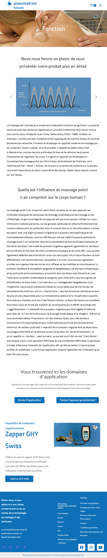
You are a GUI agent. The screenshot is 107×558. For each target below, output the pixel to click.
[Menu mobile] (99, 5)
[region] (53, 97)
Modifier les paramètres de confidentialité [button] (68, 555)
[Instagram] (91, 547)
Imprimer (48, 555)
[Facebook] (81, 547)
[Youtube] (100, 547)
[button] (11, 97)
